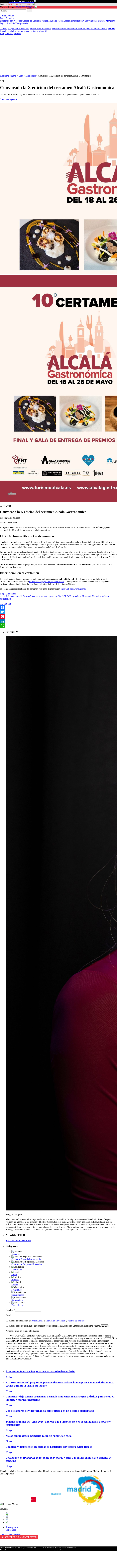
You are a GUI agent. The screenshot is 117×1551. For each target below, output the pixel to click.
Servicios (10, 18)
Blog (2, 33)
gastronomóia (55, 596)
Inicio (3, 18)
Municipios (31, 76)
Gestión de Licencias (31, 21)
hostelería (77, 596)
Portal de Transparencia (17, 23)
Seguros (101, 21)
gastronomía (41, 596)
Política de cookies (76, 1320)
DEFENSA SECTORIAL (20, 4)
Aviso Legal (37, 1320)
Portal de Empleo (82, 28)
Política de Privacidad (55, 1320)
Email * (9, 1315)
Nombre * (10, 1310)
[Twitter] (58, 612)
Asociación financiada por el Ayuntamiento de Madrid (18, 1548)
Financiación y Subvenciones (84, 21)
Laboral (66, 21)
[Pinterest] (58, 616)
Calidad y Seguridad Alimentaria (14, 28)
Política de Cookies (8, 1545)
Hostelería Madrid (8, 76)
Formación (35, 28)
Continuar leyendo (8, 99)
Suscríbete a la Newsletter (19, 1537)
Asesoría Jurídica (49, 21)
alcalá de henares (7, 596)
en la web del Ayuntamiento (73, 589)
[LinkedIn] (58, 621)
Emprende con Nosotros (11, 21)
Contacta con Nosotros (10, 1534)
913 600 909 (5, 604)
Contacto (9, 33)
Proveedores (45, 28)
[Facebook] (58, 607)
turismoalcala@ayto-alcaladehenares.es (46, 581)
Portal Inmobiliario (98, 28)
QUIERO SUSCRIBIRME (18, 1240)
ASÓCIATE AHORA (24, 7)
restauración (5, 599)
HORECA (66, 596)
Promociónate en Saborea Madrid (32, 31)
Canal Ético (11, 1530)
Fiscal (60, 21)
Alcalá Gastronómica (25, 596)
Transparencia (12, 1527)
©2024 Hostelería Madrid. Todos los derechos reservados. (58, 1548)
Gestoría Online (7, 15)
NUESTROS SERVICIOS (21, 1)
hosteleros (104, 596)
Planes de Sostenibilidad (63, 28)
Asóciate (17, 33)
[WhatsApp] (58, 625)
